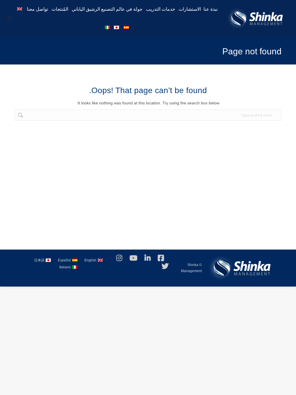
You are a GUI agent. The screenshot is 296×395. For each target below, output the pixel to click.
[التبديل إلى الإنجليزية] (20, 9)
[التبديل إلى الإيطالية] (108, 28)
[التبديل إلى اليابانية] (117, 28)
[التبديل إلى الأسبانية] (127, 28)
